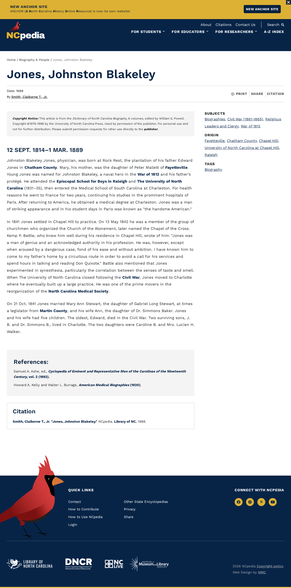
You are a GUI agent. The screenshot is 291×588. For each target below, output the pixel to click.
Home (11, 60)
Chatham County (41, 167)
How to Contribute (83, 509)
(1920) (109, 385)
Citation (275, 94)
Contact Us (245, 24)
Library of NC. (125, 421)
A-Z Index (274, 32)
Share (257, 94)
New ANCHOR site (262, 9)
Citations (223, 24)
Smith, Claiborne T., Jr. (29, 97)
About (206, 24)
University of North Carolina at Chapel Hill (242, 148)
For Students (146, 32)
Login (72, 525)
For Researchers (234, 32)
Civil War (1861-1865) (245, 119)
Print (241, 94)
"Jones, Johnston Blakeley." (74, 421)
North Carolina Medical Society (78, 291)
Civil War (131, 277)
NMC (262, 572)
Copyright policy (270, 566)
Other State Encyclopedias (146, 502)
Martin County (53, 310)
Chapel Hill (269, 141)
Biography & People (34, 60)
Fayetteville (176, 167)
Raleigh (211, 155)
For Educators (188, 32)
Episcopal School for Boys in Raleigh (92, 181)
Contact (74, 502)
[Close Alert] (288, 2)
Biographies (215, 119)
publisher (151, 129)
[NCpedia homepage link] (26, 30)
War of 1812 (148, 174)
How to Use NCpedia (85, 517)
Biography (213, 169)
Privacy (129, 509)
